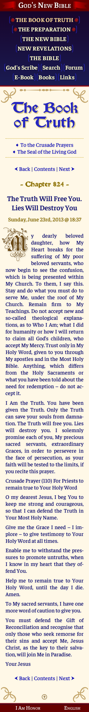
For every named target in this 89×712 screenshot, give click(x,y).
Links (67, 76)
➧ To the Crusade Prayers (44, 144)
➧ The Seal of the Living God (44, 151)
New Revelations (45, 48)
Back (22, 168)
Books (46, 76)
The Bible (44, 57)
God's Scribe (21, 67)
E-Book (24, 76)
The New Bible (44, 38)
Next (67, 168)
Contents (44, 168)
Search (51, 67)
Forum (74, 67)
